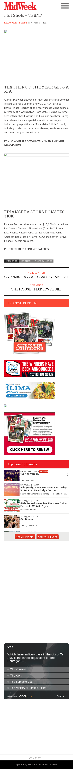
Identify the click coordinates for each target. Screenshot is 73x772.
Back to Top (35, 758)
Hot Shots (26, 261)
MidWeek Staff (16, 22)
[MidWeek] (20, 6)
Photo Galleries (43, 261)
